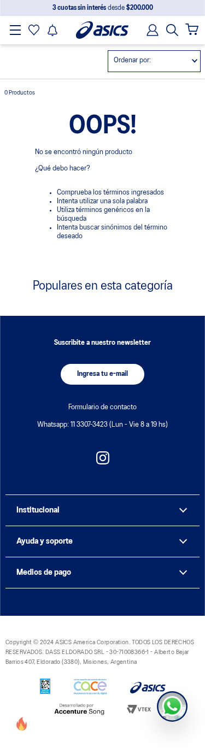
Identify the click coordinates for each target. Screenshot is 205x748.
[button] (172, 30)
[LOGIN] (149, 30)
